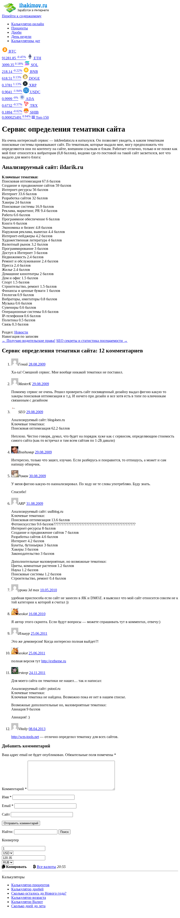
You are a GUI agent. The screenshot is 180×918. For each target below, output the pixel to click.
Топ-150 (42, 117)
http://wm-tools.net (25, 737)
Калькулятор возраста (28, 898)
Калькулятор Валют (27, 902)
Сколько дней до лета (28, 906)
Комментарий (14, 789)
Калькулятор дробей (27, 889)
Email (7, 806)
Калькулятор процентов (30, 885)
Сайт (6, 814)
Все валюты (46, 866)
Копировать (15, 866)
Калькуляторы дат (25, 41)
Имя (6, 797)
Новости (21, 332)
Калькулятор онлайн (27, 24)
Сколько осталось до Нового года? (38, 893)
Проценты (19, 28)
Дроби (16, 32)
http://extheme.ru (53, 661)
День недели (21, 37)
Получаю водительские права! (28, 341)
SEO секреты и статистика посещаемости (92, 341)
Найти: (7, 832)
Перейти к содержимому (21, 16)
